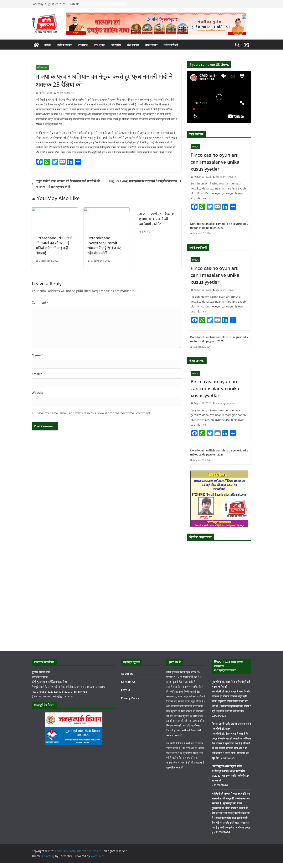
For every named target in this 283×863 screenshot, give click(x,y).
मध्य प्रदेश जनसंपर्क (225, 670)
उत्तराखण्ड (83, 45)
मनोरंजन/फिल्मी (171, 45)
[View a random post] (246, 45)
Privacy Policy (130, 698)
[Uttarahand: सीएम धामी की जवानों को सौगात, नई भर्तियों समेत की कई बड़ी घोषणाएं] (55, 210)
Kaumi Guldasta (65, 92)
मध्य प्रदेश (116, 45)
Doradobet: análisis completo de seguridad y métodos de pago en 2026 (219, 226)
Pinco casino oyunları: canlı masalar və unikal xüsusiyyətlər (215, 162)
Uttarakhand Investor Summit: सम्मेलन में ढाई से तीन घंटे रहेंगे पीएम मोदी (104, 245)
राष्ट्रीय (47, 45)
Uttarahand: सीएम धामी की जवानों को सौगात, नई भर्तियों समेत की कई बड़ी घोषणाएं (54, 245)
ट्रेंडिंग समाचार (64, 45)
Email (37, 374)
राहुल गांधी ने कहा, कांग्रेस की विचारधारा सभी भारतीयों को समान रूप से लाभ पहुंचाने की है (68, 184)
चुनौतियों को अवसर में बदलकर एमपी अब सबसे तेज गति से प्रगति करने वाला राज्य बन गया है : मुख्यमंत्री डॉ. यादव (231, 798)
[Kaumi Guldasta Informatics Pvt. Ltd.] (36, 45)
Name (37, 355)
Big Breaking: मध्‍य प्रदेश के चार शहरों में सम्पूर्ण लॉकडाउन (143, 181)
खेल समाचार (133, 45)
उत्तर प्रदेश (99, 45)
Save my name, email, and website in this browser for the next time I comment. (94, 413)
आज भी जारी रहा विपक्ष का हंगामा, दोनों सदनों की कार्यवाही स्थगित (157, 218)
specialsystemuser (226, 176)
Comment (40, 302)
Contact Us (128, 682)
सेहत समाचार (151, 45)
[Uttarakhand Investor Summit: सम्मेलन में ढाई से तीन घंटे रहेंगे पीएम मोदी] (107, 210)
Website (38, 393)
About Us (127, 673)
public (195, 146)
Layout (125, 690)
